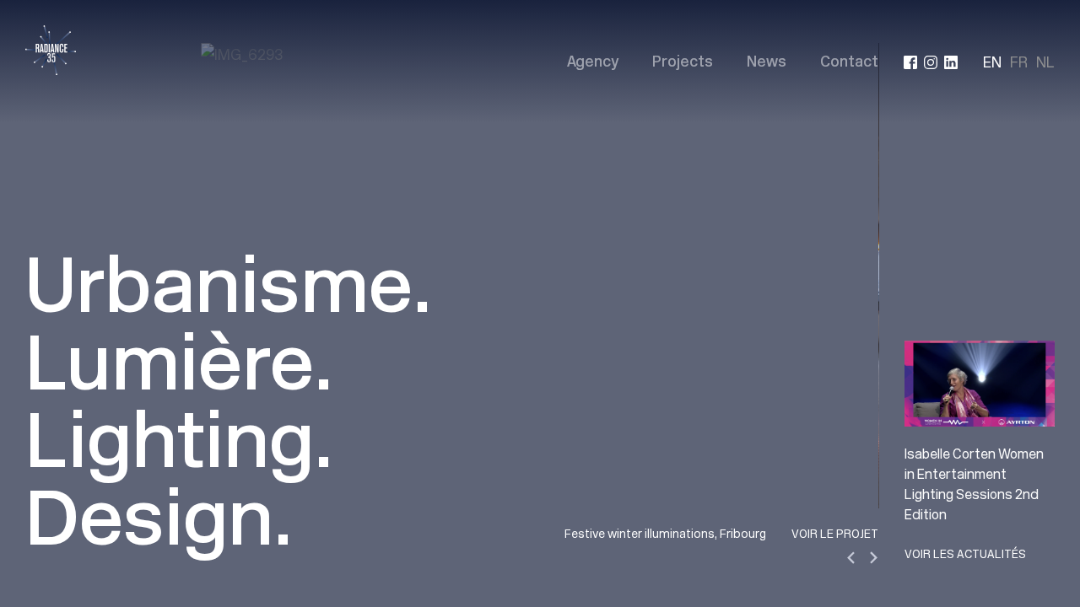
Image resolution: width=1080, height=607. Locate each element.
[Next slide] (873, 557)
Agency (592, 63)
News (766, 63)
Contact (849, 63)
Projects (682, 63)
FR (1019, 62)
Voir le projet (834, 533)
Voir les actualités (965, 553)
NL (1045, 62)
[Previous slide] (851, 557)
